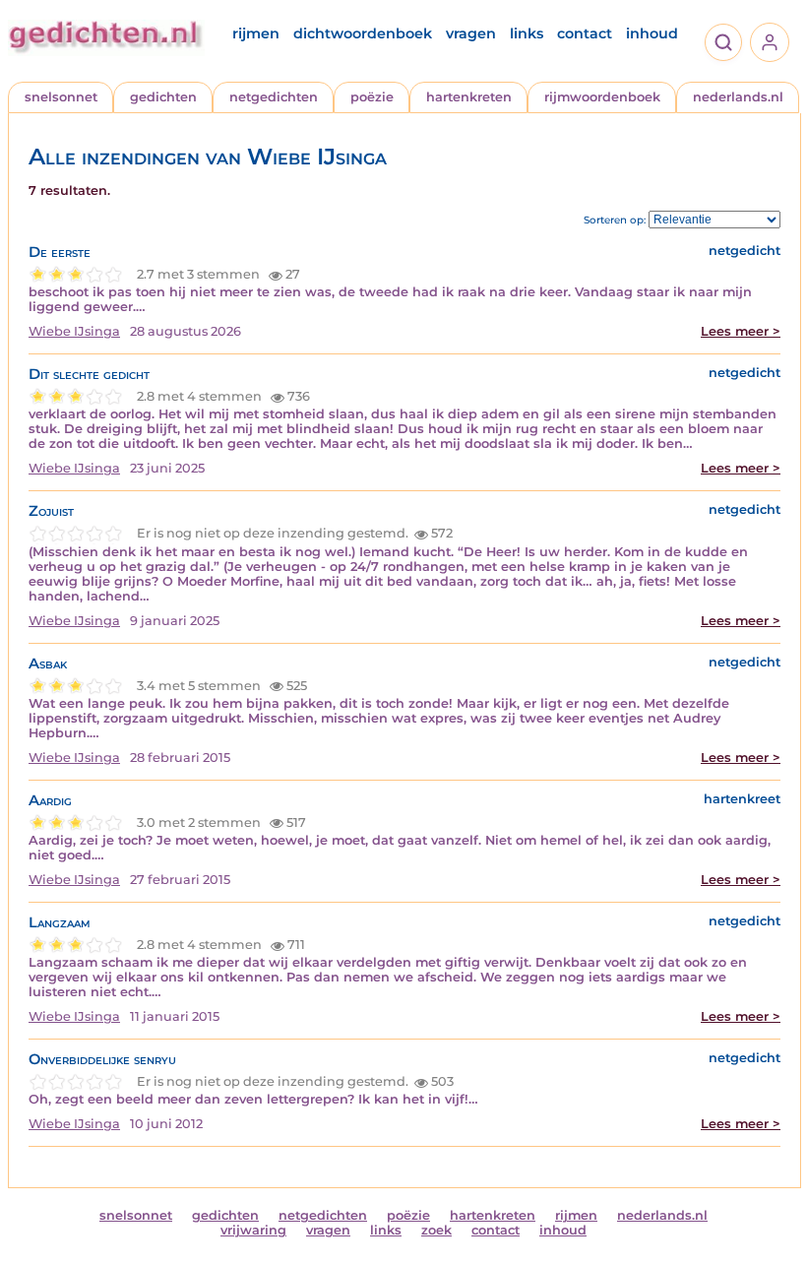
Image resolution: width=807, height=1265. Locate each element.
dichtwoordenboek (362, 33)
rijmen (255, 33)
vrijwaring (253, 1230)
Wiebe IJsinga (74, 331)
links (526, 33)
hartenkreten (469, 97)
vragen (471, 33)
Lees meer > (740, 331)
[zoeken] (723, 42)
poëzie (372, 97)
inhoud (652, 33)
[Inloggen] (769, 42)
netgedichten (273, 97)
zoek (436, 1230)
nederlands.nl (738, 97)
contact (584, 33)
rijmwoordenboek (602, 97)
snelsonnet (61, 97)
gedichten (163, 97)
